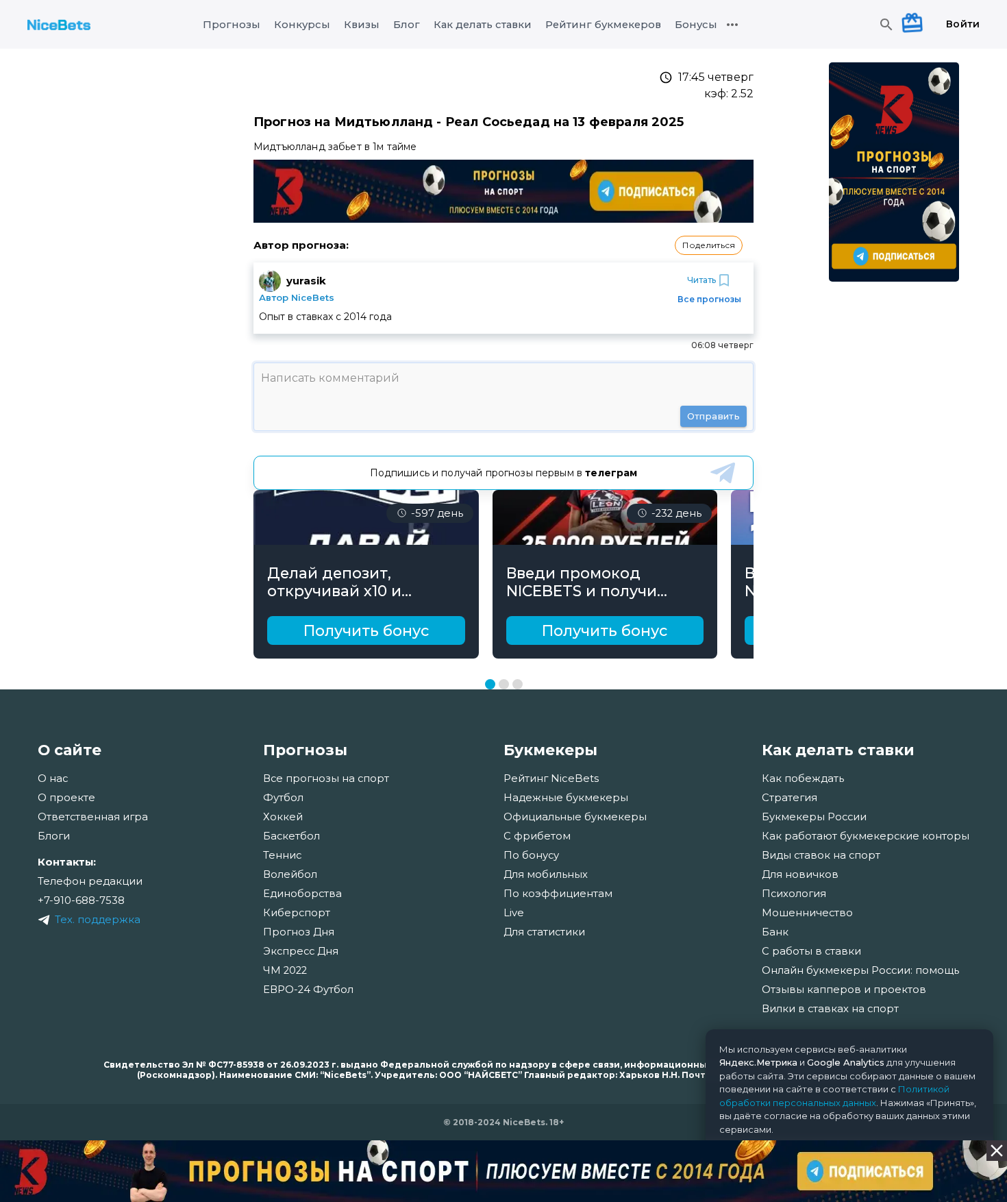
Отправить (713, 415)
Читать (701, 280)
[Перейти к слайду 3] (517, 684)
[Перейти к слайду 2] (504, 684)
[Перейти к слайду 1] (490, 684)
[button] (709, 245)
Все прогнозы (709, 299)
